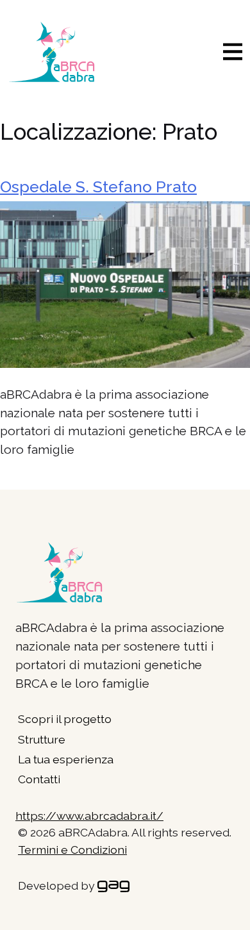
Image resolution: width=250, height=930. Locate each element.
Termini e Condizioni (72, 849)
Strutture (41, 739)
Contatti (39, 779)
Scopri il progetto (65, 719)
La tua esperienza (65, 759)
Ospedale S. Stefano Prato (98, 187)
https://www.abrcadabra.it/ (89, 815)
